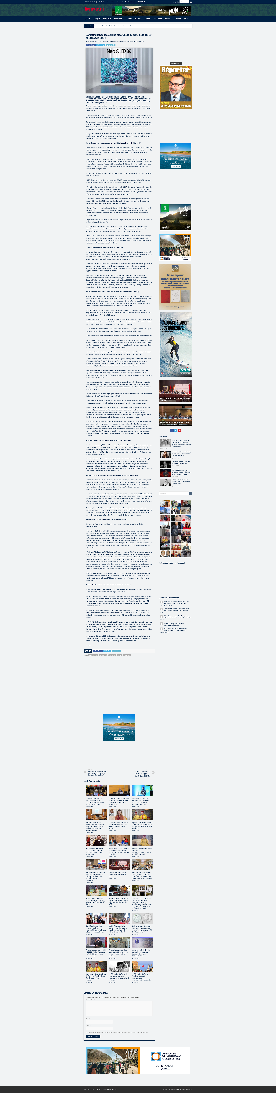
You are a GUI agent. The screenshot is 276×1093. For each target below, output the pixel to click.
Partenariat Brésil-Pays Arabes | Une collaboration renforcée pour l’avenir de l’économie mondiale (141, 801)
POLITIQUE (107, 19)
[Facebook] (173, 2)
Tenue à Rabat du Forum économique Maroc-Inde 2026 (117, 874)
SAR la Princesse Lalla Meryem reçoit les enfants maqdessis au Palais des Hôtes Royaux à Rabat (118, 929)
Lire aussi (120, 2)
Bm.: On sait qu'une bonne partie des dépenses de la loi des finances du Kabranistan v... (173, 630)
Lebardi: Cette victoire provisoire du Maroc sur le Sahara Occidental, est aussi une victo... (175, 610)
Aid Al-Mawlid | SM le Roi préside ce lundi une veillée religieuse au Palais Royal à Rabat (95, 901)
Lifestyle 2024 (93, 655)
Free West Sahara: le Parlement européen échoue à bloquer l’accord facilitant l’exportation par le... (174, 603)
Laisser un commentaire (136, 41)
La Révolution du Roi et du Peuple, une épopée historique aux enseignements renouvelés (141, 977)
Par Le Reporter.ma (93, 41)
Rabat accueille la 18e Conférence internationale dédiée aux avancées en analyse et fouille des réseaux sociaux (95, 826)
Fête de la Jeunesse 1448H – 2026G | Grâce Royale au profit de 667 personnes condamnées (96, 953)
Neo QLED (112, 655)
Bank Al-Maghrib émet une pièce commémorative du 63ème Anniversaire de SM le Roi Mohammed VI (142, 929)
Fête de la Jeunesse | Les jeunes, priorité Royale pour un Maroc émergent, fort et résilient (118, 953)
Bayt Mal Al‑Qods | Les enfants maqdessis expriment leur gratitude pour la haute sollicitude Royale (96, 929)
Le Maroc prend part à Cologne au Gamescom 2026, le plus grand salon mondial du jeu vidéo (95, 801)
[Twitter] (176, 2)
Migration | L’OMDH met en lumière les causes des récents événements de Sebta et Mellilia (141, 953)
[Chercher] (190, 2)
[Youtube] (178, 2)
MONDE (147, 19)
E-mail (88, 1025)
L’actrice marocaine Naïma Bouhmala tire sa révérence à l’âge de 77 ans (181, 481)
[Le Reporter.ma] (94, 8)
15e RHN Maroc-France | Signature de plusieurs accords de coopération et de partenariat (173, 422)
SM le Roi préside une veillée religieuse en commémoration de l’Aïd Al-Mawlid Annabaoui (142, 851)
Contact (101, 2)
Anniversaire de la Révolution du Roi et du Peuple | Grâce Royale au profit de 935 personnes (96, 977)
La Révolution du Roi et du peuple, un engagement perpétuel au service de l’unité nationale (119, 977)
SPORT (178, 19)
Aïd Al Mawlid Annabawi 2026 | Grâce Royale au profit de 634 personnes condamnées (94, 851)
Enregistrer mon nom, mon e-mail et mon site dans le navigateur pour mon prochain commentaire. (118, 1032)
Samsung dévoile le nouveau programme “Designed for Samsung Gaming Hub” (97, 772)
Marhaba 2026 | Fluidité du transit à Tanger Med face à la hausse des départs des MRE (118, 901)
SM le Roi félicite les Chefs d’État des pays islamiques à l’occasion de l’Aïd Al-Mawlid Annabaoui (142, 825)
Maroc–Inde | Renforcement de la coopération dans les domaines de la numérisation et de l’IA (119, 851)
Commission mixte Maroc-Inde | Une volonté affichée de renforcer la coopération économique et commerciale (142, 875)
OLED (119, 655)
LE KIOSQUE (141, 2)
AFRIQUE (97, 19)
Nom (88, 1019)
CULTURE (138, 19)
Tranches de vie (130, 2)
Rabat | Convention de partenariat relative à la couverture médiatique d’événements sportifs (142, 773)
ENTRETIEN (158, 19)
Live (107, 2)
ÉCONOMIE (118, 19)
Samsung (127, 655)
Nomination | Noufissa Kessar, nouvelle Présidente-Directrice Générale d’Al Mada (181, 454)
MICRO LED (103, 655)
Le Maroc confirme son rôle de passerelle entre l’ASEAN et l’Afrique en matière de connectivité (119, 801)
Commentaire (90, 1000)
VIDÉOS (187, 19)
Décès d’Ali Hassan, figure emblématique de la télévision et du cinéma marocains (181, 472)
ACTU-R (87, 19)
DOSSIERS (168, 19)
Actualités (115, 41)
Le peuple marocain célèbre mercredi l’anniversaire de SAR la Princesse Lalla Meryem (118, 825)
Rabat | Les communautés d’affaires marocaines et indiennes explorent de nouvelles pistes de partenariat (95, 876)
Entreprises (122, 41)
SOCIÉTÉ (128, 19)
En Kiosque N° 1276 (176, 63)
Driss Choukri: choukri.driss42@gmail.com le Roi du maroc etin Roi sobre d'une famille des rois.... (175, 618)
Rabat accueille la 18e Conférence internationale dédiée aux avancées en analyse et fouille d (122, 26)
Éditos (112, 2)
